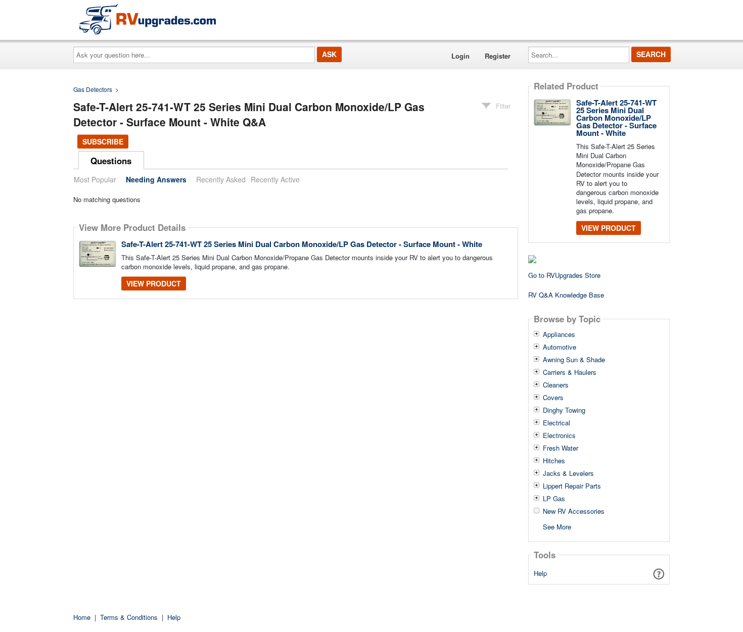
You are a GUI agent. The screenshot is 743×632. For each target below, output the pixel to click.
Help (540, 573)
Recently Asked (221, 179)
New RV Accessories (574, 511)
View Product (153, 283)
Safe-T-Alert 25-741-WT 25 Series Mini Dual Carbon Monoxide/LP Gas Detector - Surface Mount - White (301, 244)
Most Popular (95, 179)
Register (497, 56)
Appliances (559, 334)
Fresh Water (560, 448)
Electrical (556, 422)
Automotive (559, 347)
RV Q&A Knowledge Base (566, 295)
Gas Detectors (92, 89)
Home (81, 617)
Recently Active (275, 179)
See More (557, 526)
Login (460, 56)
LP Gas (554, 498)
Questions (110, 161)
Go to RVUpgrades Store (564, 275)
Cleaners (556, 384)
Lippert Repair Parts (572, 486)
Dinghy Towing (564, 410)
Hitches (554, 460)
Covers (553, 397)
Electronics (559, 435)
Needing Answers (156, 179)
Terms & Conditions (129, 617)
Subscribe (102, 141)
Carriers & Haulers (569, 372)
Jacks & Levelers (568, 473)
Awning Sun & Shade (574, 359)
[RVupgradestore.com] (147, 19)
